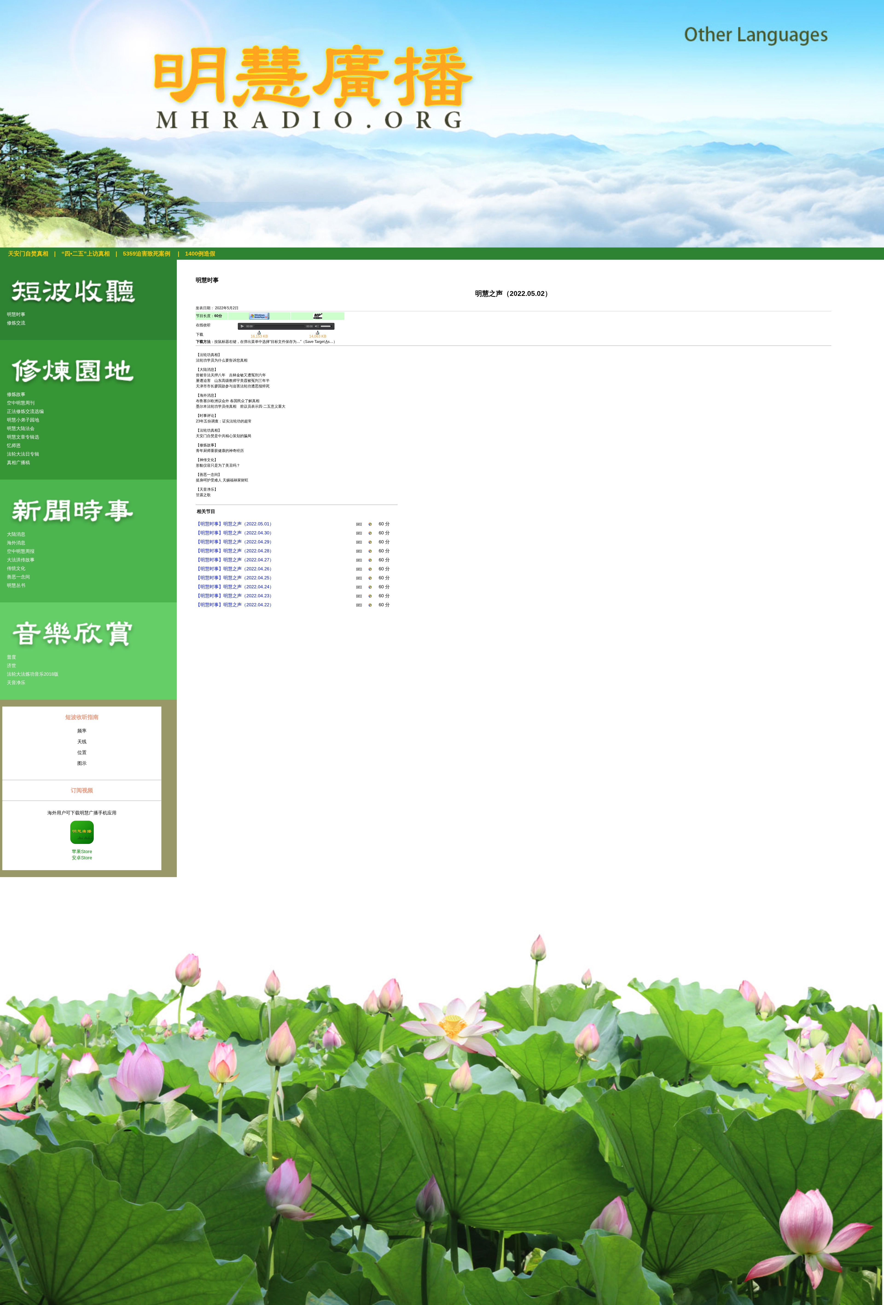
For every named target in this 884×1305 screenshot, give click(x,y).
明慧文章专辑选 (23, 436)
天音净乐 (16, 682)
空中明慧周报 (21, 551)
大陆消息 (16, 534)
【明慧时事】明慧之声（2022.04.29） (235, 541)
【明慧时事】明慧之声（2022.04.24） (235, 586)
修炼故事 (16, 394)
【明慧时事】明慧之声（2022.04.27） (235, 559)
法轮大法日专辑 (23, 454)
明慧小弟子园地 (23, 419)
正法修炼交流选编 (25, 411)
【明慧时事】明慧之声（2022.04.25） (235, 577)
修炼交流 (16, 322)
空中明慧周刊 (21, 402)
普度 (11, 657)
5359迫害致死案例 (147, 253)
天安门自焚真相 (28, 253)
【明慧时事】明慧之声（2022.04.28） (235, 550)
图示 (82, 763)
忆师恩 (14, 445)
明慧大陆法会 (21, 428)
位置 (82, 752)
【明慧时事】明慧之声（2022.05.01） (235, 523)
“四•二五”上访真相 (85, 253)
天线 (82, 741)
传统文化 (16, 568)
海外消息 (16, 542)
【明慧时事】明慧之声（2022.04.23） (235, 595)
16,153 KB (259, 336)
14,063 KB (317, 336)
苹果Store (82, 851)
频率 (82, 730)
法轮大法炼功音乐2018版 (32, 674)
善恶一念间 (18, 576)
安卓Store (82, 857)
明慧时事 (16, 314)
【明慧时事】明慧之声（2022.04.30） (235, 532)
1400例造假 (200, 253)
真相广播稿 (18, 462)
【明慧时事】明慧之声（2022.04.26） (235, 568)
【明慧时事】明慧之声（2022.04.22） (235, 604)
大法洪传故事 (21, 559)
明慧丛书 (16, 585)
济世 (11, 665)
